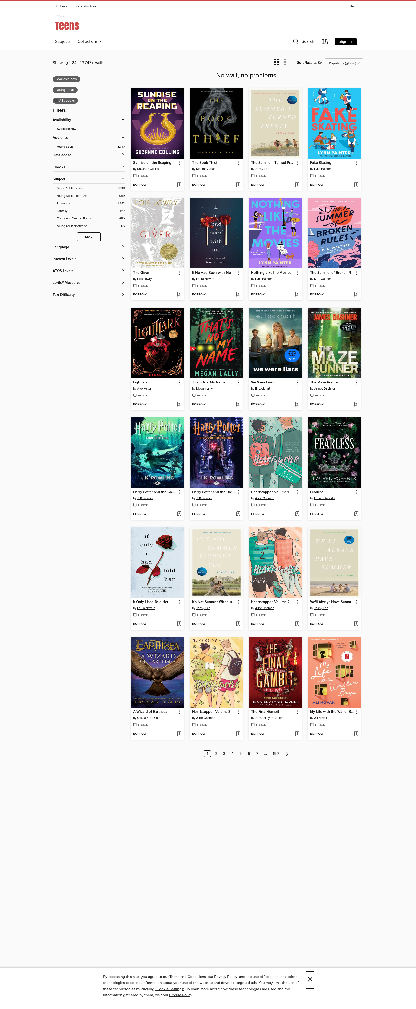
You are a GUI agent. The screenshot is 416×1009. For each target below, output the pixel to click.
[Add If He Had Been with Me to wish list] (238, 295)
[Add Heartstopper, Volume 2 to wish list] (297, 624)
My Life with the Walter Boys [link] (332, 712)
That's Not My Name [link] (208, 382)
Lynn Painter (322, 169)
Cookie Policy (180, 995)
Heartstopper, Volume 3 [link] (211, 712)
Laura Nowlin (205, 279)
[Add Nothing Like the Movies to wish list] (297, 295)
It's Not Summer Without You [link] (214, 602)
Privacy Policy (225, 976)
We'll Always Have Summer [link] (332, 602)
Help (353, 6)
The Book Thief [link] (204, 163)
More (88, 237)
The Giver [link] (141, 273)
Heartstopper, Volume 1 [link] (270, 492)
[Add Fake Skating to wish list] (356, 185)
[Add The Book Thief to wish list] (238, 185)
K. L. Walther (322, 279)
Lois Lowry (144, 279)
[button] (303, 42)
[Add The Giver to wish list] (179, 295)
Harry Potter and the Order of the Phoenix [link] (214, 492)
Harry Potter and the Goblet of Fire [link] (155, 492)
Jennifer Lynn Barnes (269, 718)
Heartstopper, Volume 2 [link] (270, 602)
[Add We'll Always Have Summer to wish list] (356, 624)
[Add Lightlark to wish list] (179, 405)
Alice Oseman (264, 498)
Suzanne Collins (148, 169)
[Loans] (325, 42)
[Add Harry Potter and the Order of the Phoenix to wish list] (238, 514)
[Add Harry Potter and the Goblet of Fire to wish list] (179, 514)
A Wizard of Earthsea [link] (150, 712)
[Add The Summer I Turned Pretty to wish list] (297, 185)
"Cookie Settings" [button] (169, 989)
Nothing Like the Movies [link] (271, 273)
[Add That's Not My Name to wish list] (238, 405)
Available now (66, 129)
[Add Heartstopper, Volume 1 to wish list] (297, 514)
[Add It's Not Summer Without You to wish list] (238, 624)
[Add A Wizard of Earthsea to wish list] (179, 734)
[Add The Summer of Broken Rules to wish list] (356, 295)
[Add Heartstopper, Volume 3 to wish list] (238, 734)
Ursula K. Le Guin (148, 718)
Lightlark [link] (140, 382)
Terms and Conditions (187, 976)
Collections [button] (89, 41)
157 (276, 753)
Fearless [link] (316, 492)
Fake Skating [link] (320, 163)
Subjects (63, 41)
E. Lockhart (262, 388)
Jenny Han (262, 169)
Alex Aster (144, 388)
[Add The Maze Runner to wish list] (356, 405)
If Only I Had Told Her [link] (150, 602)
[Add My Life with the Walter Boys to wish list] (356, 734)
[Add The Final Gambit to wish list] (297, 734)
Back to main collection (77, 6)
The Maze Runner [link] (324, 382)
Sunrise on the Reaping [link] (152, 163)
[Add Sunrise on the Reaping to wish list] (179, 185)
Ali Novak (320, 718)
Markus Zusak (205, 169)
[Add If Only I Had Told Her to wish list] (179, 624)
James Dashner (324, 388)
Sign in (345, 41)
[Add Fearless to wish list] (356, 514)
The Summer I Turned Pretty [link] (273, 163)
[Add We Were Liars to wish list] (297, 405)
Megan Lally (204, 388)
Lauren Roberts (324, 498)
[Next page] (287, 754)
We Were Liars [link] (262, 382)
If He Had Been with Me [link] (211, 273)
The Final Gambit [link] (265, 712)
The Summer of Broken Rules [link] (332, 273)
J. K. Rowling (145, 498)
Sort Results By (309, 62)
